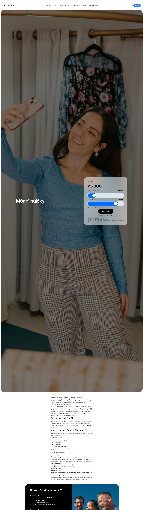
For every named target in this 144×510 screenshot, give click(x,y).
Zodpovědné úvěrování (79, 5)
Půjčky (48, 5)
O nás (54, 5)
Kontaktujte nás (93, 5)
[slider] (94, 195)
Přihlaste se (109, 215)
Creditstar (57, 467)
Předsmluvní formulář (94, 207)
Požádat (105, 211)
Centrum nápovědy (64, 5)
